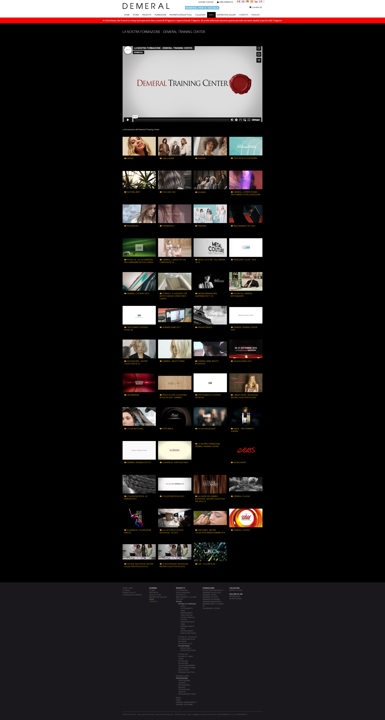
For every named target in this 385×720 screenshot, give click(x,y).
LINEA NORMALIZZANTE (187, 625)
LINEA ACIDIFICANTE (188, 633)
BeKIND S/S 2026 (235, 590)
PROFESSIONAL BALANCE (184, 686)
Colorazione (182, 590)
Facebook (235, 596)
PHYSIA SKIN (183, 661)
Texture (179, 599)
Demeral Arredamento (186, 702)
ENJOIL (178, 698)
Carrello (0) (257, 7)
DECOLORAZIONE (183, 592)
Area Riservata (226, 2)
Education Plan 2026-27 (213, 590)
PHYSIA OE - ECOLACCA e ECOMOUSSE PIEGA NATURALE (187, 639)
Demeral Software (184, 704)
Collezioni (200, 15)
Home (126, 15)
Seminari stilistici (210, 597)
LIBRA (178, 700)
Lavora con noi (206, 2)
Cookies (126, 590)
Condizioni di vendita (132, 595)
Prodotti (146, 15)
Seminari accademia (211, 599)
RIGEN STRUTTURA (188, 650)
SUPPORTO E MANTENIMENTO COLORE (186, 596)
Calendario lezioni (211, 608)
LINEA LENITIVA (186, 615)
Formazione (160, 15)
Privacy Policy (129, 592)
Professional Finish (187, 694)
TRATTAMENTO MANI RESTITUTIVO (186, 668)
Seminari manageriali (212, 601)
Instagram (236, 598)
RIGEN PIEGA (185, 648)
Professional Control (184, 681)
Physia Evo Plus (185, 643)
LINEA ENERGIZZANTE (186, 611)
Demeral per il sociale (202, 7)
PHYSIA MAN (183, 663)
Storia (136, 15)
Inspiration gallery (226, 15)
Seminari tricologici (212, 592)
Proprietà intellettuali (180, 15)
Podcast (255, 15)
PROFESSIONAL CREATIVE (184, 690)
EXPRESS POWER (182, 676)
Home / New (128, 588)
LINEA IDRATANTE (187, 622)
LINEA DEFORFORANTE (186, 629)
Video (211, 15)
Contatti (243, 15)
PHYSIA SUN (183, 654)
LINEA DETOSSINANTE (186, 607)
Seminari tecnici (210, 595)
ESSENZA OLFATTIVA (186, 672)
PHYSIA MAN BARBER (186, 665)
